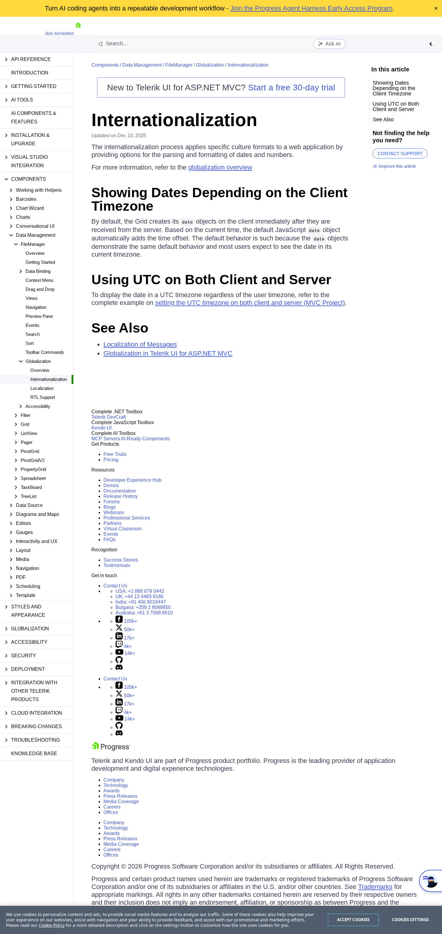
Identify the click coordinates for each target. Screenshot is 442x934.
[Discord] (119, 668)
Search (33, 334)
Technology (115, 785)
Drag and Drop (40, 289)
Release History (120, 496)
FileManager (178, 65)
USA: (139, 591)
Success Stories (120, 559)
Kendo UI (101, 427)
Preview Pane (39, 316)
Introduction (29, 72)
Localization (42, 388)
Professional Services (126, 517)
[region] (221, 920)
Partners (112, 523)
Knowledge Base (34, 753)
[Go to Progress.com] (110, 749)
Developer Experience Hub (132, 480)
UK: (139, 596)
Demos (111, 485)
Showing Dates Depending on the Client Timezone (219, 199)
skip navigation (59, 33)
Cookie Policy (52, 925)
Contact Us (115, 585)
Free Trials (114, 454)
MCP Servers (105, 438)
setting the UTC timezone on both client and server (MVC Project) (250, 302)
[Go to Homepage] (78, 33)
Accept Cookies (353, 919)
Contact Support (400, 153)
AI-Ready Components (145, 438)
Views (32, 298)
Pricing (110, 459)
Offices (110, 812)
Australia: (144, 612)
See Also (119, 328)
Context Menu (39, 280)
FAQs (109, 539)
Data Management (142, 65)
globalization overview (220, 167)
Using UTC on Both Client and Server (211, 279)
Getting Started (40, 262)
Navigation (36, 307)
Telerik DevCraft (108, 417)
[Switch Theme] (431, 44)
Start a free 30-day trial (291, 87)
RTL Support (42, 397)
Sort (30, 343)
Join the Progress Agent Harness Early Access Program (311, 8)
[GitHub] (119, 661)
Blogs (109, 507)
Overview (35, 253)
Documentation (119, 490)
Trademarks (375, 886)
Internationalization (48, 379)
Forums (111, 501)
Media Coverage (121, 801)
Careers (112, 806)
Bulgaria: (143, 607)
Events (32, 325)
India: (140, 601)
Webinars (113, 512)
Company (113, 779)
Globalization (210, 65)
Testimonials (116, 565)
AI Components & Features (33, 117)
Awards (111, 790)
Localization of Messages (140, 344)
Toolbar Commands (45, 352)
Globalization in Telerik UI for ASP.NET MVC (167, 353)
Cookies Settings (410, 919)
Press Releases (120, 796)
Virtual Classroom (122, 528)
